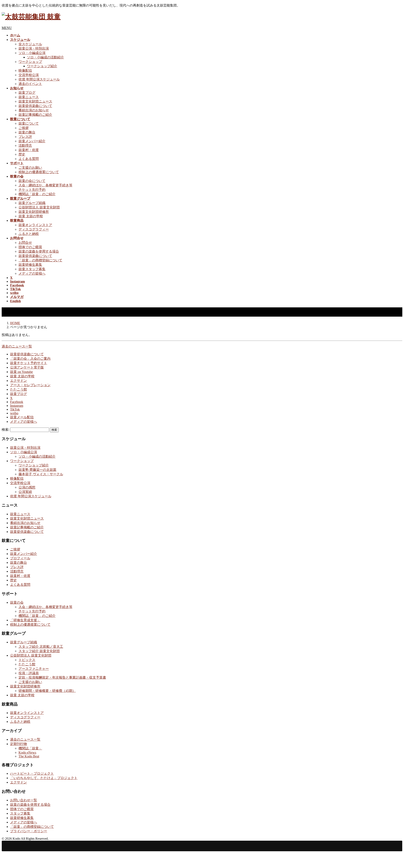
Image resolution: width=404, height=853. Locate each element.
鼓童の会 (17, 602)
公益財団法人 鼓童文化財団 (39, 207)
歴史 (22, 154)
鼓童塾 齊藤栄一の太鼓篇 (37, 469)
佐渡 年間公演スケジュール (39, 79)
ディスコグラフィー (34, 229)
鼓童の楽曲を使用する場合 (39, 251)
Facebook (16, 402)
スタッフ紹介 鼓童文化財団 (39, 651)
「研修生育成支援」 (25, 620)
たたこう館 (18, 389)
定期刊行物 (18, 744)
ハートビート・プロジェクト (32, 773)
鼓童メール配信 (22, 417)
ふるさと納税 (29, 234)
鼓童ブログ (27, 92)
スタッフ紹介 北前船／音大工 (41, 646)
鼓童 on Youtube (21, 372)
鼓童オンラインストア (35, 225)
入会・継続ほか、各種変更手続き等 (45, 185)
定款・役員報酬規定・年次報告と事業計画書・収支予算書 (62, 677)
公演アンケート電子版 (27, 367)
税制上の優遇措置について (39, 172)
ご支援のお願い (30, 167)
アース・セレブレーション (30, 385)
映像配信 (25, 70)
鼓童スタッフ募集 (32, 269)
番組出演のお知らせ (34, 110)
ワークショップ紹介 (42, 66)
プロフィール (20, 558)
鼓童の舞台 (27, 132)
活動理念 (25, 145)
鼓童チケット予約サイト (28, 363)
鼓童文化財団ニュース (35, 101)
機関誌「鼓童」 (30, 748)
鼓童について (29, 123)
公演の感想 (27, 487)
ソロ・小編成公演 (32, 53)
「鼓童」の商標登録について (40, 260)
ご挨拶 (24, 128)
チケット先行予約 (32, 189)
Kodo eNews (27, 752)
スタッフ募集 (20, 813)
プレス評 (25, 136)
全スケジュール (30, 44)
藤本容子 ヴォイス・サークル (41, 474)
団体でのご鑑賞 (30, 247)
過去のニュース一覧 (17, 346)
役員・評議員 (29, 673)
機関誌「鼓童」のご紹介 (37, 194)
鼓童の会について (32, 181)
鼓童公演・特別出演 (34, 48)
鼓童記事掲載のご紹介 (35, 114)
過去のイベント (30, 84)
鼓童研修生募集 (30, 264)
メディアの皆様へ (32, 273)
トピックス (27, 660)
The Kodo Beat (29, 756)
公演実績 (25, 492)
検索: (5, 429)
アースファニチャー (34, 668)
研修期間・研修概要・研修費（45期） (47, 690)
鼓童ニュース (29, 97)
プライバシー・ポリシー (28, 831)
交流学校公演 (29, 75)
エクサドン (18, 380)
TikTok (15, 409)
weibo (14, 413)
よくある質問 (29, 159)
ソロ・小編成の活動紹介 (45, 57)
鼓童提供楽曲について (35, 106)
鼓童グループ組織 (32, 203)
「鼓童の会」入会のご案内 (30, 358)
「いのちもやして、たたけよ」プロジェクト (43, 778)
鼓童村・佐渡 (29, 150)
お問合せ (25, 242)
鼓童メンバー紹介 (32, 141)
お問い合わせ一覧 (23, 800)
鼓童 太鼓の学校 (31, 216)
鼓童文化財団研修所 (34, 211)
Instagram (16, 405)
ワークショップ (30, 61)
